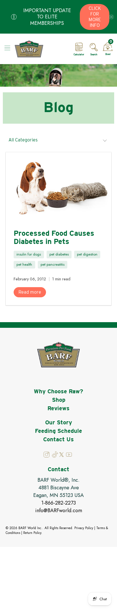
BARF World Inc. (30, 528)
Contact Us (58, 439)
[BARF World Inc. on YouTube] (68, 456)
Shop (58, 399)
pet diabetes (59, 254)
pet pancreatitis (52, 264)
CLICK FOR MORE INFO (95, 17)
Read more (29, 292)
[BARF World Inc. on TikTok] (55, 456)
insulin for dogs (28, 254)
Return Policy (32, 533)
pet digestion (87, 254)
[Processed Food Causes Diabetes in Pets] (58, 187)
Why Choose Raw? (58, 391)
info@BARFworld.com (58, 510)
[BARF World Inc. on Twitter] (61, 455)
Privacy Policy (83, 528)
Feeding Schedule (58, 430)
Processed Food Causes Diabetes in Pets (54, 237)
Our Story (58, 422)
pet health (24, 264)
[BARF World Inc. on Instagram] (47, 456)
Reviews (58, 408)
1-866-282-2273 (58, 503)
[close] (111, 17)
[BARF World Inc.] (40, 48)
